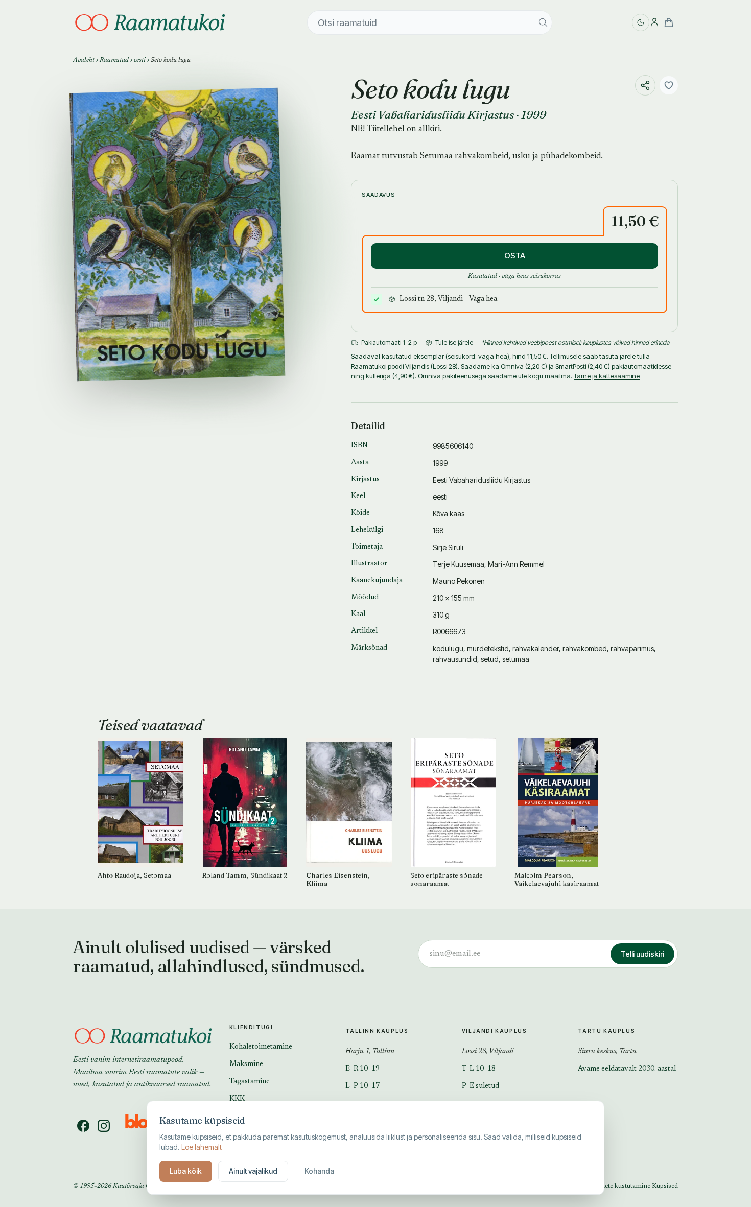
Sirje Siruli (448, 547)
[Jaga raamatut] (645, 85)
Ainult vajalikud (253, 1171)
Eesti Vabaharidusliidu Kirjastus (432, 114)
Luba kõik (186, 1171)
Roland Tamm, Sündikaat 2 (245, 875)
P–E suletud (480, 1086)
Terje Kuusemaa (458, 564)
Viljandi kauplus (494, 1031)
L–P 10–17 (362, 1086)
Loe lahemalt (201, 1147)
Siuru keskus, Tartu (607, 1051)
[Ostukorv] (669, 22)
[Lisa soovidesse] (669, 85)
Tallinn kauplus (376, 1031)
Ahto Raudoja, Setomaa (134, 875)
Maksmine (246, 1064)
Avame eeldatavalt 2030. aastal (627, 1069)
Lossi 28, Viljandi (487, 1051)
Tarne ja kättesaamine (607, 376)
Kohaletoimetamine (260, 1047)
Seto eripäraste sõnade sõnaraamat (446, 879)
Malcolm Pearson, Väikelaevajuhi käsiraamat (556, 879)
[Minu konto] (654, 22)
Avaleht (84, 60)
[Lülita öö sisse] (640, 22)
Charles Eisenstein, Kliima (338, 879)
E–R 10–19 (362, 1069)
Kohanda (319, 1171)
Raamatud (114, 60)
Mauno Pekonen (459, 581)
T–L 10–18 (479, 1069)
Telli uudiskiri (642, 954)
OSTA (514, 256)
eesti (140, 60)
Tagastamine (249, 1081)
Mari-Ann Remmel (516, 564)
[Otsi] (543, 22)
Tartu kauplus (606, 1031)
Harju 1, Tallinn (369, 1051)
